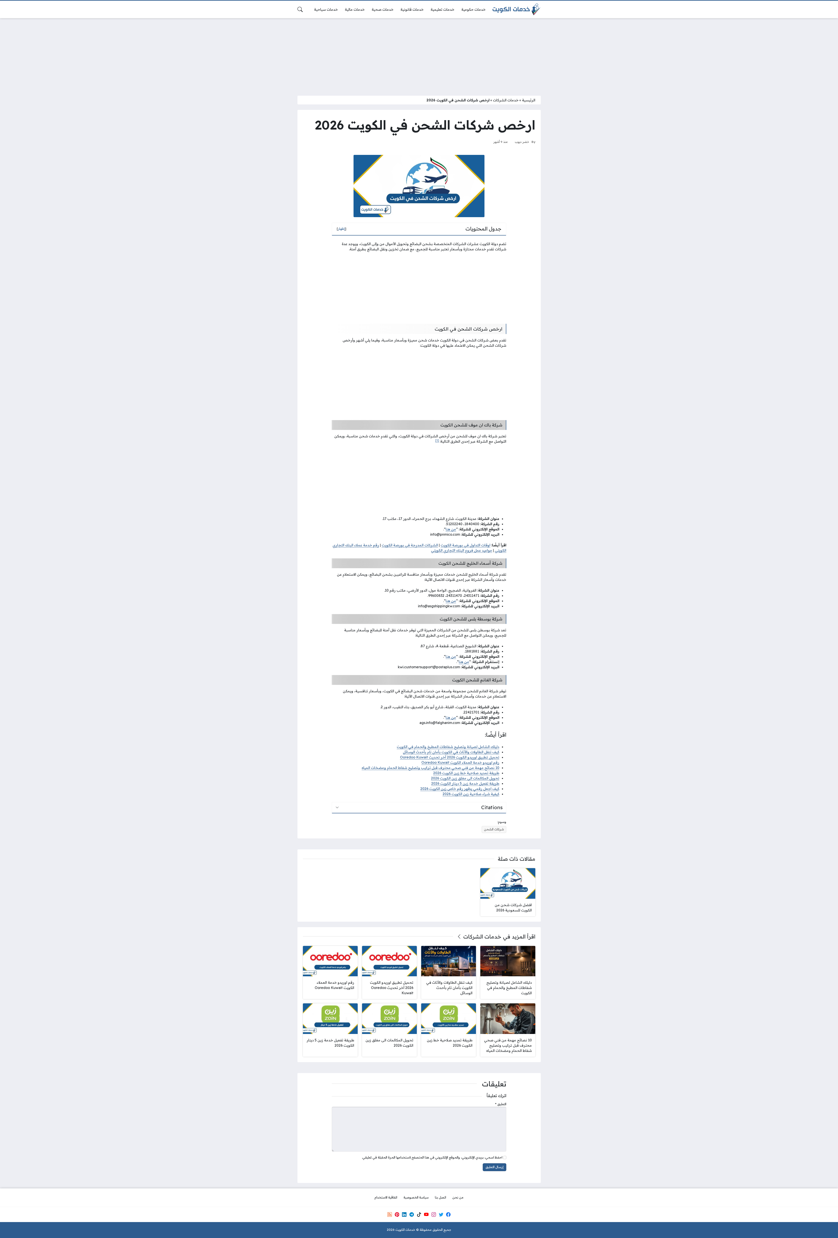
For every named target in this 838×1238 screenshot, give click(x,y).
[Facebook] (448, 1214)
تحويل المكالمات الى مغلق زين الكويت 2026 (465, 778)
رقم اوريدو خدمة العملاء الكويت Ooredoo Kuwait (460, 762)
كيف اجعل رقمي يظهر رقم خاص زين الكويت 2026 (459, 788)
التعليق (500, 1104)
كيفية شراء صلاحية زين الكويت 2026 (471, 794)
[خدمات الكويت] (517, 9)
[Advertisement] (419, 54)
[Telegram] (412, 1214)
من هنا (451, 529)
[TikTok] (419, 1214)
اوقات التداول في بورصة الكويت (465, 545)
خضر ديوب (522, 142)
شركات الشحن (494, 829)
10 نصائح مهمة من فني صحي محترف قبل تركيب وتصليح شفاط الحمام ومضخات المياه (430, 767)
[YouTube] (426, 1214)
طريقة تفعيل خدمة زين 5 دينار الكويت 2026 (465, 783)
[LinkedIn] (404, 1214)
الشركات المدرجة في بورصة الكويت (410, 545)
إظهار (341, 229)
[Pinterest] (397, 1214)
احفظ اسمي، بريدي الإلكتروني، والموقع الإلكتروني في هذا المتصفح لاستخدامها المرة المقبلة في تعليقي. (432, 1157)
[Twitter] (441, 1214)
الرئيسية (528, 100)
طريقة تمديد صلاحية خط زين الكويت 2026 (466, 773)
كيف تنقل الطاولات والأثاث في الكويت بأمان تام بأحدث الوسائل (451, 752)
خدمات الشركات (506, 100)
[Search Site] (300, 9)
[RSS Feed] (389, 1214)
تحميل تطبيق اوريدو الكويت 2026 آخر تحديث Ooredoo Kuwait (449, 757)
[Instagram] (434, 1214)
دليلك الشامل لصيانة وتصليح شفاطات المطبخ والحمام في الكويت (448, 747)
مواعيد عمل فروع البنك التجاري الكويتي (461, 550)
